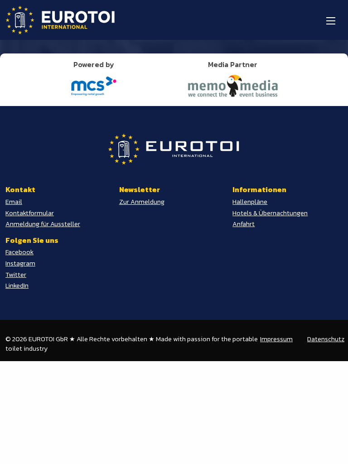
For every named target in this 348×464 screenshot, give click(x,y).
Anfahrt (243, 224)
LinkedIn (17, 285)
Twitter (15, 275)
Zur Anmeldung (141, 202)
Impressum (276, 339)
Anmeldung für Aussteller (42, 224)
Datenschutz (325, 339)
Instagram (20, 263)
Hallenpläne (249, 202)
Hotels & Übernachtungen (270, 213)
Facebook (19, 252)
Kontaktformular (29, 213)
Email (13, 202)
